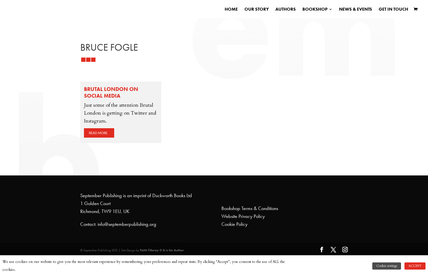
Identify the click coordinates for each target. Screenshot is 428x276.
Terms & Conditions (259, 208)
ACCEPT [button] (415, 266)
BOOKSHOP (314, 9)
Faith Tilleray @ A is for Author (162, 250)
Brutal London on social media (111, 92)
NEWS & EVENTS (355, 9)
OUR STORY (256, 9)
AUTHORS (285, 9)
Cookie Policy (234, 224)
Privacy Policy (252, 216)
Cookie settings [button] (386, 266)
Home (231, 9)
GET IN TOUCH (393, 9)
